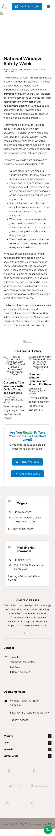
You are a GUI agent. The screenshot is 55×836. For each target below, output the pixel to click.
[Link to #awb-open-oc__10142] (49, 7)
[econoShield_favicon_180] (4, 5)
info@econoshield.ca (22, 661)
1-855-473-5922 (20, 671)
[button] (6, 387)
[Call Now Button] (48, 830)
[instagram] (30, 633)
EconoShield (12, 69)
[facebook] (25, 633)
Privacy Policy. (48, 824)
